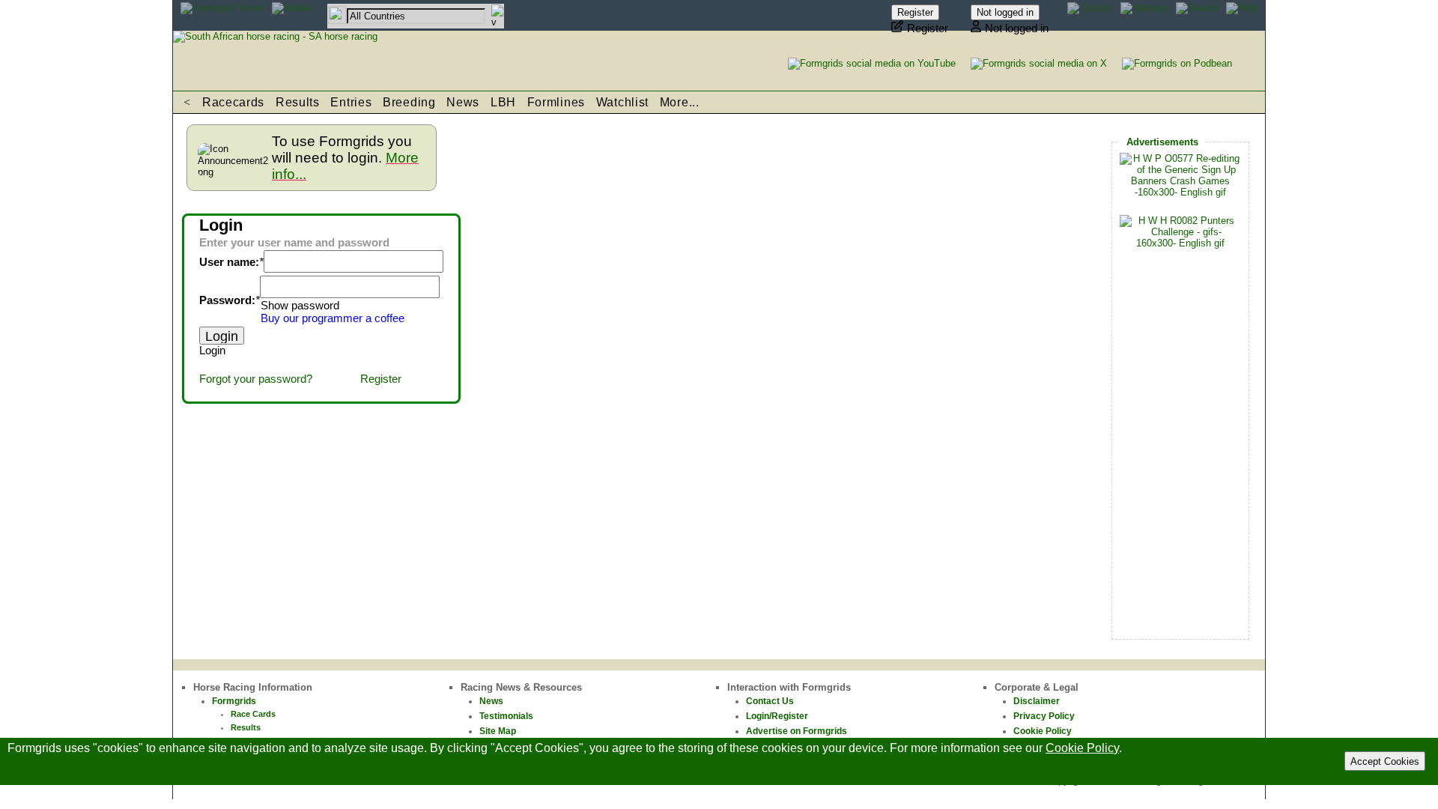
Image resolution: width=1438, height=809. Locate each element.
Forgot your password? (255, 379)
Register (380, 379)
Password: (227, 300)
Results (298, 102)
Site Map (497, 731)
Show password (300, 306)
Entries (350, 102)
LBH (503, 102)
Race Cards (253, 713)
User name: (229, 262)
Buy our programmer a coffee (332, 318)
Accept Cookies (1384, 761)
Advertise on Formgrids (796, 731)
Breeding (409, 102)
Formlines (556, 102)
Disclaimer (1036, 701)
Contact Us (770, 701)
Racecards (233, 102)
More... (680, 102)
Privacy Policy (1044, 716)
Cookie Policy (1042, 731)
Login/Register (777, 716)
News (462, 102)
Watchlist (622, 102)
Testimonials (506, 716)
